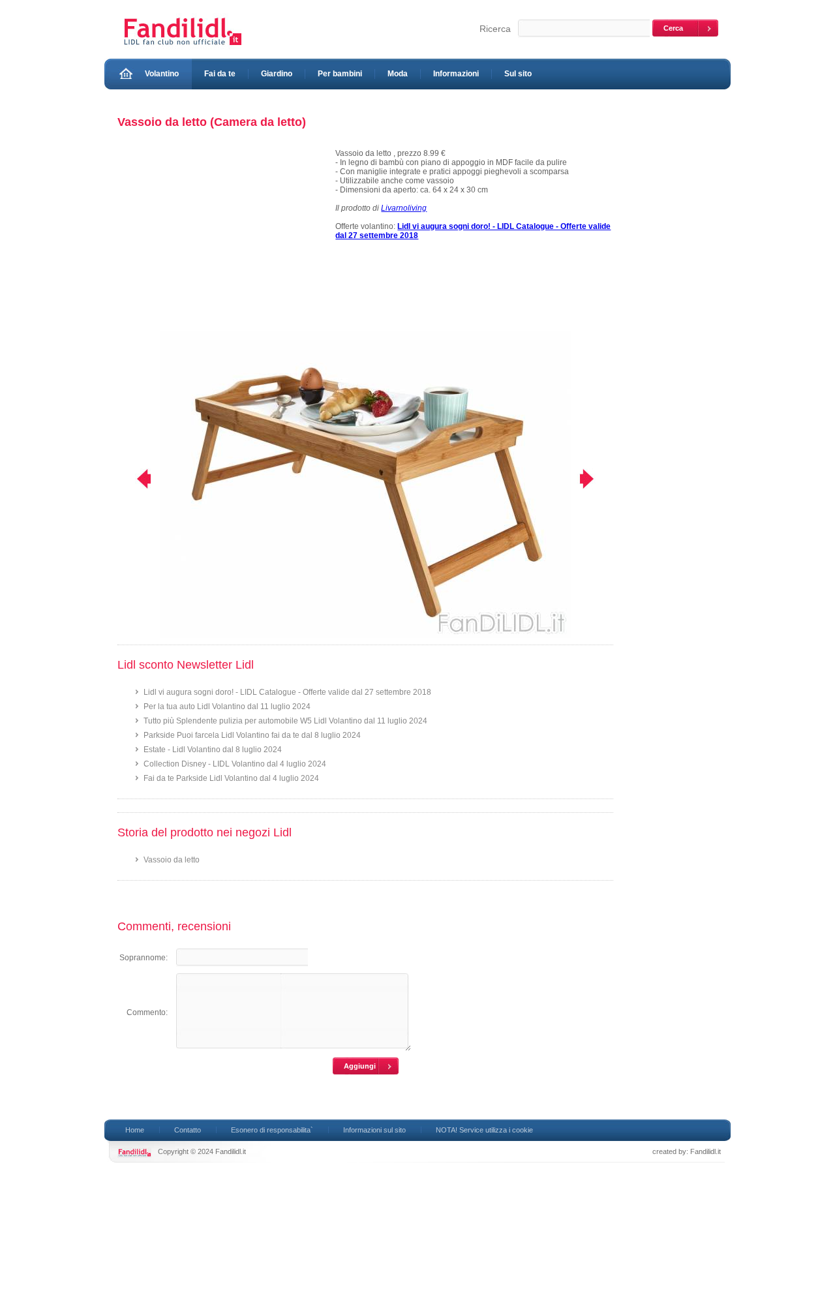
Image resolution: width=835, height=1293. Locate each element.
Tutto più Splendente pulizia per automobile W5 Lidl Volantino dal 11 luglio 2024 (285, 720)
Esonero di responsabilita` (272, 1130)
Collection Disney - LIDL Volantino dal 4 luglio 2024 (235, 763)
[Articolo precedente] (135, 478)
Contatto (187, 1130)
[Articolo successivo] (595, 478)
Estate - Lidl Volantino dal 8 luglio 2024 (213, 749)
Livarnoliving (404, 208)
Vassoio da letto (172, 859)
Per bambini (340, 73)
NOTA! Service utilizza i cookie (484, 1130)
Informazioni (456, 73)
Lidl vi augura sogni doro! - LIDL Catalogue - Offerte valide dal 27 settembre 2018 (287, 692)
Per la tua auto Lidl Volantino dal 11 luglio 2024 (227, 706)
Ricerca (495, 28)
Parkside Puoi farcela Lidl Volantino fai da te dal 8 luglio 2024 (252, 735)
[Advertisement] (220, 240)
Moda (397, 73)
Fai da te (219, 73)
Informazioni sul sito (374, 1130)
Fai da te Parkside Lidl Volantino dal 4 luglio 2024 (231, 778)
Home (134, 1130)
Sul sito (518, 73)
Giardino (276, 73)
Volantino (162, 73)
